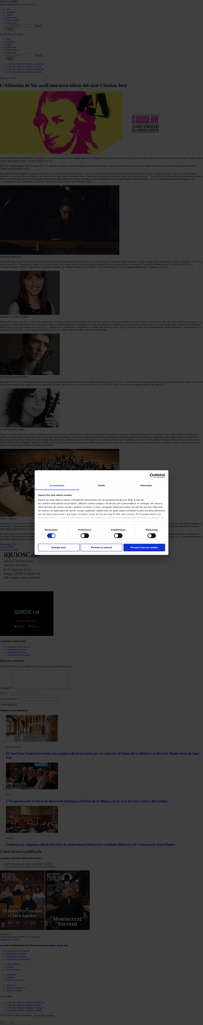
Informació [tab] (146, 485)
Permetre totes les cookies (144, 547)
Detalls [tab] (101, 485)
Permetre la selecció (101, 547)
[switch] (85, 535)
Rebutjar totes (58, 547)
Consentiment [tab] (56, 485)
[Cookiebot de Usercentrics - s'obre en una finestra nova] (152, 475)
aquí (96, 521)
